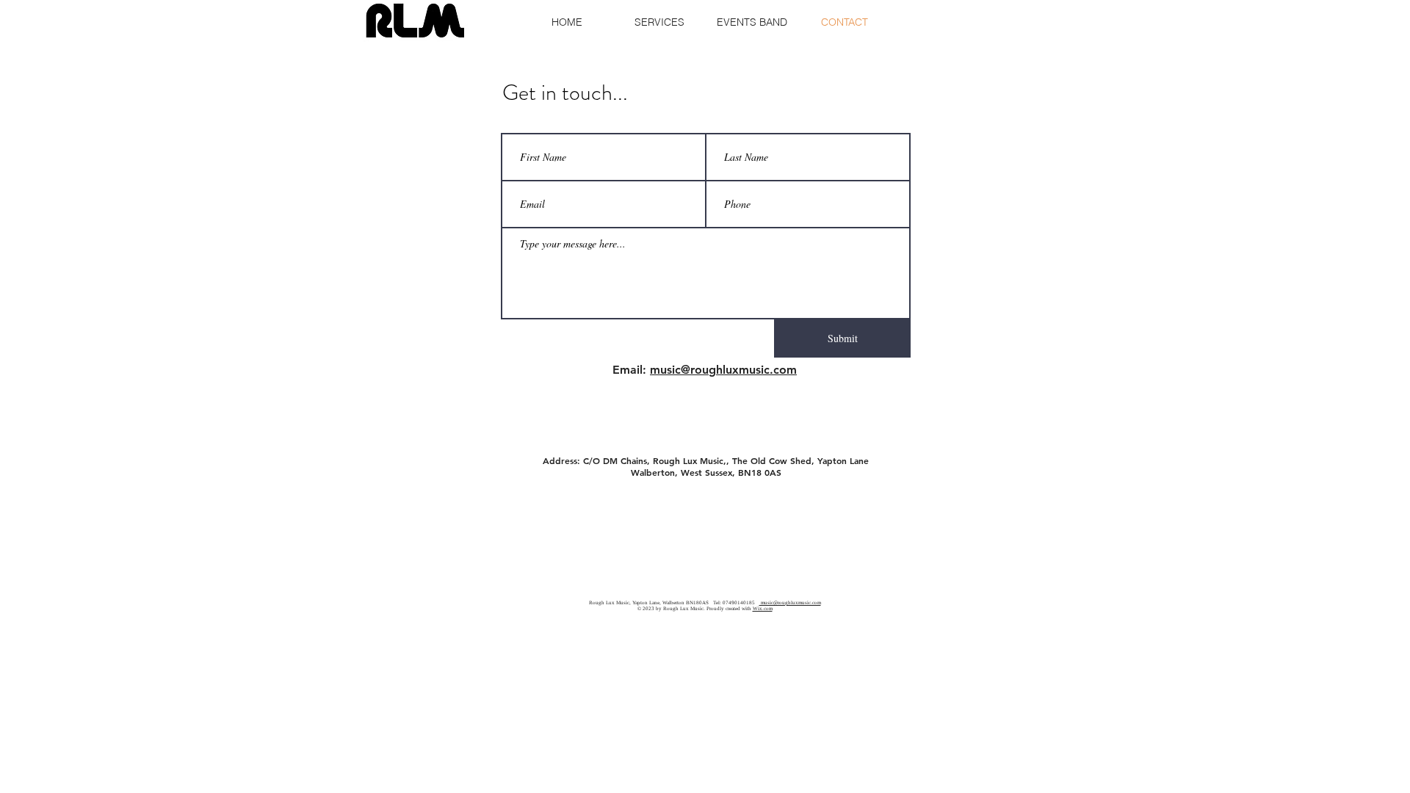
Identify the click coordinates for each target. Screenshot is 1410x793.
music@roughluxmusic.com (723, 370)
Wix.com (763, 609)
